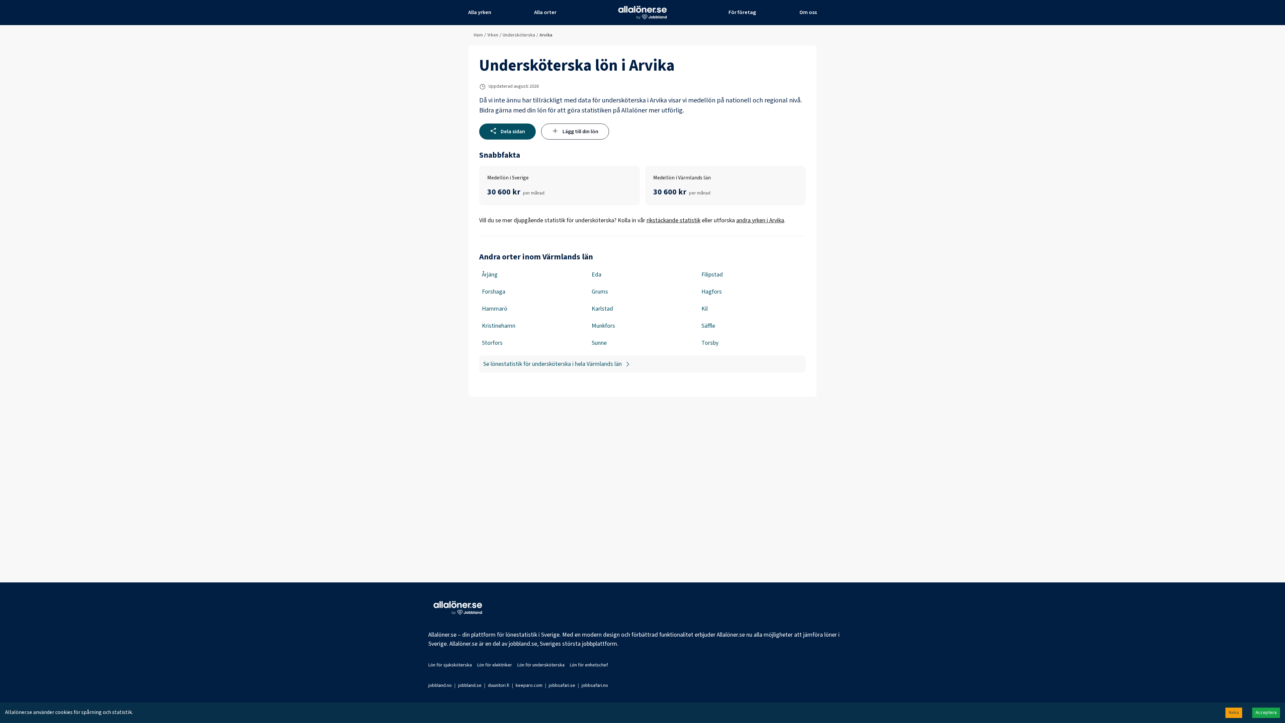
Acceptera (1266, 712)
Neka (1234, 712)
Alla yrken (479, 12)
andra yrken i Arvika (760, 220)
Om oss (808, 12)
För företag (742, 12)
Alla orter (545, 12)
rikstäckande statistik (673, 220)
